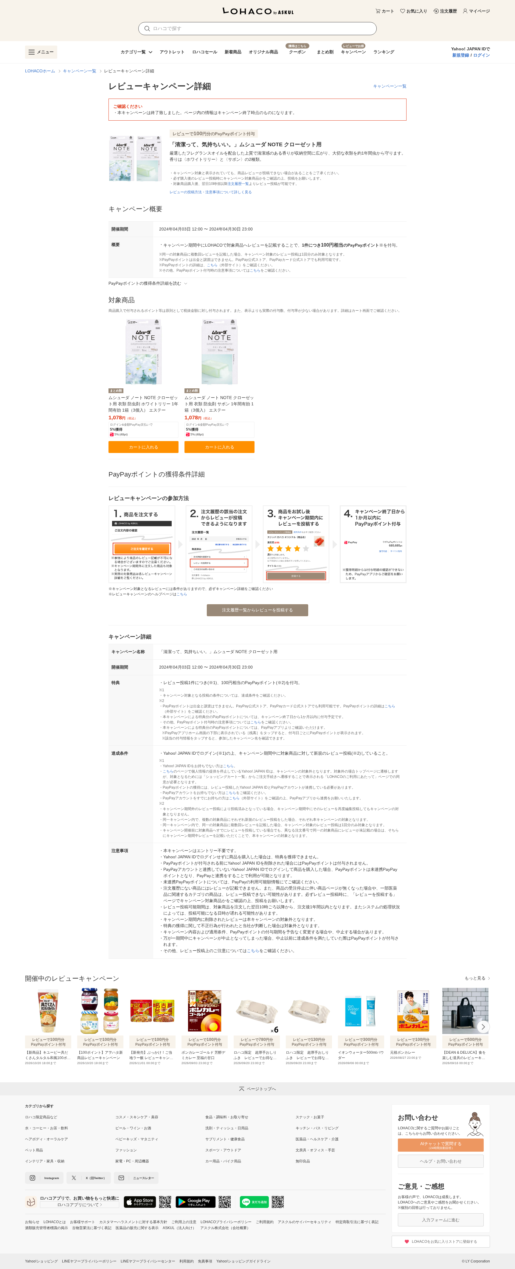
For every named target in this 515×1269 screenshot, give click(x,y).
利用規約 (186, 1261)
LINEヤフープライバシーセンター (148, 1261)
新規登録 (460, 55)
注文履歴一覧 (238, 184)
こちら (212, 265)
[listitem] (70, 1117)
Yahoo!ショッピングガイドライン (243, 1261)
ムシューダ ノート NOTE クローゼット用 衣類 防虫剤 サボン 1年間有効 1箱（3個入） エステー (219, 403)
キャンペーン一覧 (79, 70)
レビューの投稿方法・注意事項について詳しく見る (211, 192)
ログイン (481, 55)
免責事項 (205, 1261)
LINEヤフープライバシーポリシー (89, 1261)
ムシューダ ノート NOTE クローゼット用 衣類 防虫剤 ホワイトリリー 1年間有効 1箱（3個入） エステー (143, 403)
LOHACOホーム (40, 70)
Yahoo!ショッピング (41, 1261)
